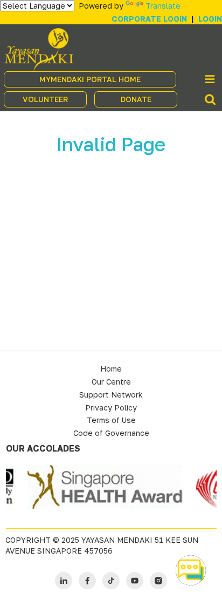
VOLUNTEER (45, 99)
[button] (191, 570)
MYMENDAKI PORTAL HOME (90, 79)
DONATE (136, 99)
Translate (163, 5)
